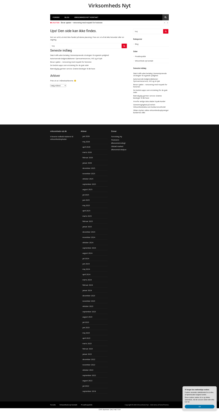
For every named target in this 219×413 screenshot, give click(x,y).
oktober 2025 (87, 179)
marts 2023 (87, 343)
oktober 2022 (87, 370)
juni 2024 (86, 264)
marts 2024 (87, 280)
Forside (56, 17)
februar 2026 (87, 157)
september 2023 (89, 312)
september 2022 (89, 375)
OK (200, 406)
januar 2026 (87, 163)
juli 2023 (85, 322)
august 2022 (87, 381)
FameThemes (164, 405)
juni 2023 (86, 327)
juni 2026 (86, 136)
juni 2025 (86, 200)
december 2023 (88, 296)
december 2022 (88, 359)
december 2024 (88, 232)
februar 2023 (87, 349)
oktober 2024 (87, 242)
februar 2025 (87, 221)
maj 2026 (86, 142)
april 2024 (86, 274)
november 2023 (88, 301)
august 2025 (87, 189)
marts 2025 (87, 216)
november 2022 (88, 365)
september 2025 (89, 184)
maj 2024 (86, 269)
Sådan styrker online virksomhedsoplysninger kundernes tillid (151, 111)
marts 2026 (87, 152)
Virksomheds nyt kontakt (86, 17)
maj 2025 (86, 205)
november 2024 (88, 237)
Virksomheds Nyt (109, 5)
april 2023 (86, 338)
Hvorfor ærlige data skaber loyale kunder (149, 101)
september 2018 (89, 391)
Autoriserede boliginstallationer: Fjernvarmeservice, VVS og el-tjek (76, 58)
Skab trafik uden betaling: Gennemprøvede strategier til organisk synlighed (79, 55)
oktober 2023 (87, 306)
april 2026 (86, 147)
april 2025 (86, 211)
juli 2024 (85, 258)
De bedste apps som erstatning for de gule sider (69, 65)
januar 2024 (87, 290)
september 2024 (89, 248)
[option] (115, 22)
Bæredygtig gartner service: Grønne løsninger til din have (72, 69)
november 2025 (88, 173)
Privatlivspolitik (140, 56)
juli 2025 (85, 195)
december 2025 (88, 168)
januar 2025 (87, 227)
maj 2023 (86, 333)
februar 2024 (87, 285)
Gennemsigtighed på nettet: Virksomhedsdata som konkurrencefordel (149, 106)
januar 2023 (87, 354)
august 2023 (87, 317)
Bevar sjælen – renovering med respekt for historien (81, 23)
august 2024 (87, 253)
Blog (67, 17)
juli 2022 (85, 386)
